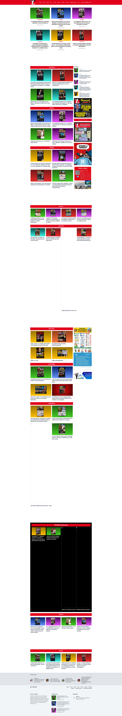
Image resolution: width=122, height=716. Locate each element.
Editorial (58, 2)
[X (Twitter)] (87, 2)
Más (78, 2)
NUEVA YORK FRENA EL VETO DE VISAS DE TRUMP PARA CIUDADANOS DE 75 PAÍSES (41, 184)
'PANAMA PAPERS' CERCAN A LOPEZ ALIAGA (86, 609)
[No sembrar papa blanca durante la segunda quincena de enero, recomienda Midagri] (47, 680)
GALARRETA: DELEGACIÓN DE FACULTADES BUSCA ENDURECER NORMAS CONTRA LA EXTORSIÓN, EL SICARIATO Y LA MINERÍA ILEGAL (41, 84)
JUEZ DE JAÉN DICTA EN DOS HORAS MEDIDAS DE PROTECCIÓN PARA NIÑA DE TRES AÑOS (62, 381)
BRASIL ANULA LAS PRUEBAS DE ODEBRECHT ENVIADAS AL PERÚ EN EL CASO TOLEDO (40, 103)
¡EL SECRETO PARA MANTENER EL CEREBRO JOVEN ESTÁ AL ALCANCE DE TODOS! (68, 219)
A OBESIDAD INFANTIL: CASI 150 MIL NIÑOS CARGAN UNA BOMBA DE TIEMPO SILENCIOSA (37, 220)
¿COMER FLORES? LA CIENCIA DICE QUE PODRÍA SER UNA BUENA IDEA (53, 239)
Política (40, 2)
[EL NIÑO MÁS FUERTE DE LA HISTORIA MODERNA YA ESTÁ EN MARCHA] (40, 13)
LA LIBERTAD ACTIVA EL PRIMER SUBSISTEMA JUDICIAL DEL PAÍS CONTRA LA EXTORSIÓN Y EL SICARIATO (62, 398)
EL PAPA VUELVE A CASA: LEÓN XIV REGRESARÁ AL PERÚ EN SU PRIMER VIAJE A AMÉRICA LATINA (62, 438)
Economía (62, 2)
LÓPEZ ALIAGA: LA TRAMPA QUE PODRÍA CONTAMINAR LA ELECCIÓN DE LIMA (40, 344)
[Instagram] (85, 2)
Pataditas (67, 2)
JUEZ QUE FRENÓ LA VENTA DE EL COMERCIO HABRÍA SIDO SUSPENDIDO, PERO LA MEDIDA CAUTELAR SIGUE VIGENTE (41, 420)
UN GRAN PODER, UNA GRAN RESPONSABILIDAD (59, 344)
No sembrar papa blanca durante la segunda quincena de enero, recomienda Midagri (55, 680)
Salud (51, 2)
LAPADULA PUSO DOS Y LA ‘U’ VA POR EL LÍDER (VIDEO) (40, 142)
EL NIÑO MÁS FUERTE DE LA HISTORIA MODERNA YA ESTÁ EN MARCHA (41, 380)
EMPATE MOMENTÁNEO (57, 360)
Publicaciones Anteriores (87, 688)
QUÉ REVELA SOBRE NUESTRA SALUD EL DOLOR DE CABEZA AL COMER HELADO (84, 219)
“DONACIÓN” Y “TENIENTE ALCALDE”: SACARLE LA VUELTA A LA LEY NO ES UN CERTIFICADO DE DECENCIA (38, 538)
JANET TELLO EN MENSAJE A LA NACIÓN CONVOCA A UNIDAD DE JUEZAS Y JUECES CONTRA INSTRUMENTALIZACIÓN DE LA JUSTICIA (86, 680)
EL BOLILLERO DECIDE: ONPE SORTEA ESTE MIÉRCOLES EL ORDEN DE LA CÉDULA (62, 419)
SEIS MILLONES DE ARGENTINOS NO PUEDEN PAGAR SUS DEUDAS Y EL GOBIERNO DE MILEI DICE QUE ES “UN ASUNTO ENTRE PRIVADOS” (62, 165)
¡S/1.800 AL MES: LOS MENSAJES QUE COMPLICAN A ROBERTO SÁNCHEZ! (53, 538)
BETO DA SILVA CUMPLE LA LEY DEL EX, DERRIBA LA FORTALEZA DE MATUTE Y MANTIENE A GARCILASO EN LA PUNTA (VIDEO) (41, 125)
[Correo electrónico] (89, 2)
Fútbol (44, 2)
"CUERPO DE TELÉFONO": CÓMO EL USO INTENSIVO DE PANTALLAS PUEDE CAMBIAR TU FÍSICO (53, 220)
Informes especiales (73, 2)
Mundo (48, 2)
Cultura (54, 2)
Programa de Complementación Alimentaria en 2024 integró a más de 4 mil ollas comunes (39, 680)
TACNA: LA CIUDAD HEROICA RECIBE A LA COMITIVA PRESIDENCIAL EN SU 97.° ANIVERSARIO (82, 45)
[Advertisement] (61, 58)
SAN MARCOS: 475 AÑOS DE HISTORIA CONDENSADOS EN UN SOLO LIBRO (38, 239)
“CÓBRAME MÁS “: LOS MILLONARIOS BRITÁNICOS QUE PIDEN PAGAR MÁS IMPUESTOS (84, 239)
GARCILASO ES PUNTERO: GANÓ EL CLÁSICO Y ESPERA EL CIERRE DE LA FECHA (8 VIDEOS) (62, 143)
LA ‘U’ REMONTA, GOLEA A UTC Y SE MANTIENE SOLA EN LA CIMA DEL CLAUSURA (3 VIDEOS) (81, 23)
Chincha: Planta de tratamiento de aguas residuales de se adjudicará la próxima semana (71, 680)
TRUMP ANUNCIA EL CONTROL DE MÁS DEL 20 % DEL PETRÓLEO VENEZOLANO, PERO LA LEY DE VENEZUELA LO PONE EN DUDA (41, 165)
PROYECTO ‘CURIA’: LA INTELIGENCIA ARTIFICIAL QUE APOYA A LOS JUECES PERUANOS (41, 398)
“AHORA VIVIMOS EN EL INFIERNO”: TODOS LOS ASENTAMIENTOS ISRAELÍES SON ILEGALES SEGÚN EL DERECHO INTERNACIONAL (62, 185)
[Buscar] (91, 2)
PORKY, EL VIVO (34, 360)
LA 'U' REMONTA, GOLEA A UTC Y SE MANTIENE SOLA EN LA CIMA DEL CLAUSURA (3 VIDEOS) (62, 125)
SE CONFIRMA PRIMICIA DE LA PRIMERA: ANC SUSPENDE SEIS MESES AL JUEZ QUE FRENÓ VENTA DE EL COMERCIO (62, 103)
